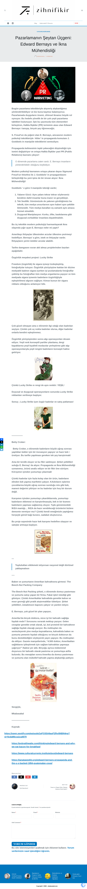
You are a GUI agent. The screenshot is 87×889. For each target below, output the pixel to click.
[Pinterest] (28, 777)
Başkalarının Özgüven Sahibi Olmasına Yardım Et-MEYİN (37, 876)
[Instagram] (8, 23)
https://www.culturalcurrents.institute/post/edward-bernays (42, 753)
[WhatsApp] (1, 447)
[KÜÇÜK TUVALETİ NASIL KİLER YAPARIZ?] (7, 876)
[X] (1, 442)
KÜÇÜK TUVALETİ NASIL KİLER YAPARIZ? (17, 876)
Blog (35, 23)
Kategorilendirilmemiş (43, 31)
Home (76, 23)
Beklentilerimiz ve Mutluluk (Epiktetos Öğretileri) (57, 876)
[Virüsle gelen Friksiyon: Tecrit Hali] (68, 876)
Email (35, 812)
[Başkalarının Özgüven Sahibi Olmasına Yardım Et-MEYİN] (27, 876)
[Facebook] (14, 777)
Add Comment (16, 822)
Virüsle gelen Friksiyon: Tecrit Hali (76, 876)
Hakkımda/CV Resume (46, 23)
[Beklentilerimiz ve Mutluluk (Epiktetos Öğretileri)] (48, 876)
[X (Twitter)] (21, 777)
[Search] (5, 10)
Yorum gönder (24, 844)
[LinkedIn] (13, 23)
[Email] (1, 449)
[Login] (82, 10)
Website (57, 812)
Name (14, 812)
